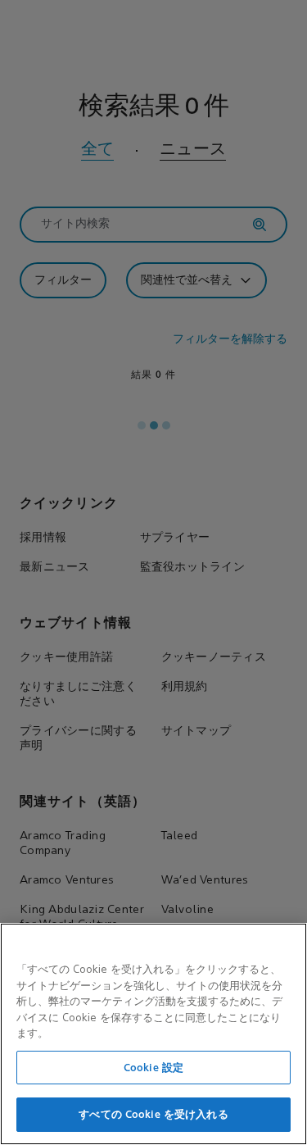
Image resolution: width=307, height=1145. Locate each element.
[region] (153, 1034)
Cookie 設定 (153, 1067)
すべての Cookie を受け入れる (153, 1114)
